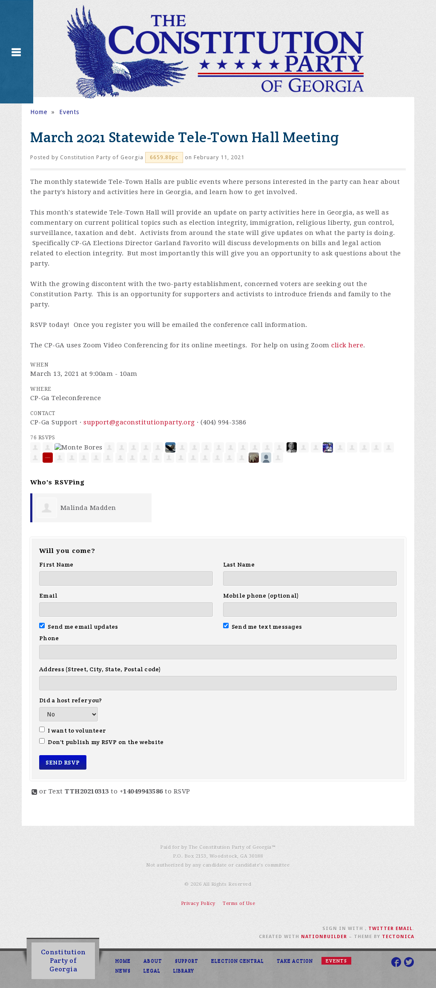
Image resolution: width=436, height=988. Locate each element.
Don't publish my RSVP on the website (106, 742)
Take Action (295, 961)
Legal (152, 971)
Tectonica (398, 936)
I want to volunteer (77, 730)
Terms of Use (239, 903)
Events (69, 112)
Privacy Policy (198, 903)
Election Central (237, 961)
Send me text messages (267, 626)
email (404, 928)
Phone (49, 638)
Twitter (381, 928)
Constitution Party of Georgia (63, 961)
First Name (56, 564)
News (123, 971)
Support (186, 961)
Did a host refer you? (70, 700)
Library (183, 971)
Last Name (239, 564)
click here (347, 345)
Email (48, 595)
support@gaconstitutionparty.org (139, 422)
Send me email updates (83, 626)
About (152, 961)
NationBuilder (324, 936)
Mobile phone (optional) (261, 595)
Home (38, 112)
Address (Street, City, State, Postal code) (100, 669)
